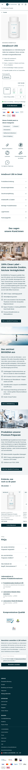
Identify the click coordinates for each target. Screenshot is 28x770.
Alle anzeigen (5, 485)
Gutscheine (4, 704)
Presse (2, 735)
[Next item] (26, 504)
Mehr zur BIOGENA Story (8, 403)
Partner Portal (4, 724)
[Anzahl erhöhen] (23, 96)
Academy (3, 721)
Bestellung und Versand (6, 687)
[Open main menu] (2, 4)
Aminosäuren (7, 126)
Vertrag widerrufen (6, 693)
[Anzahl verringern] (17, 96)
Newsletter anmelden (14, 664)
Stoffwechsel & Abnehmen (10, 133)
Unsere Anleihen (4, 732)
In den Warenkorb (12, 105)
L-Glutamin (15, 126)
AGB (12, 658)
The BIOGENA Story (6, 718)
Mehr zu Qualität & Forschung (10, 321)
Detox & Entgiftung (8, 136)
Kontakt (3, 684)
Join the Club (4, 701)
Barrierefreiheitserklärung (6, 750)
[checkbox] (2, 658)
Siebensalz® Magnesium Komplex (9, 514)
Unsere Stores (4, 710)
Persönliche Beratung (6, 681)
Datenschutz (3, 738)
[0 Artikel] (25, 4)
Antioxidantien (7, 129)
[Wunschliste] (22, 4)
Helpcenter (3, 690)
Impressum (3, 741)
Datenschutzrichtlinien (21, 658)
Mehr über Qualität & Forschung (10, 469)
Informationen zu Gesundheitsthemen (8, 747)
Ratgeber (3, 707)
